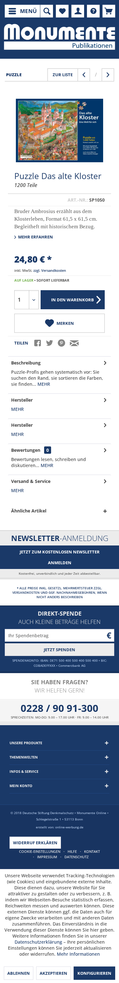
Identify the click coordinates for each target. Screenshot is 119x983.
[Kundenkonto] (77, 11)
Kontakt (92, 851)
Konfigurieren (94, 973)
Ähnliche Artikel (28, 511)
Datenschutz (76, 856)
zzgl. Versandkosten (49, 270)
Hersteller (22, 400)
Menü (28, 11)
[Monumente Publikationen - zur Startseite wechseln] (59, 37)
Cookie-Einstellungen (39, 851)
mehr (43, 384)
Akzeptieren (53, 973)
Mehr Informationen (78, 954)
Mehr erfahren (35, 237)
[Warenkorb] (108, 11)
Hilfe (72, 851)
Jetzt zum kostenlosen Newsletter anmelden (60, 557)
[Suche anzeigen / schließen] (46, 11)
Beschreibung (26, 363)
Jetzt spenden (59, 649)
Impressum (47, 856)
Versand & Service (30, 481)
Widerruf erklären (35, 843)
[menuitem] (22, 11)
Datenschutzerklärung (38, 942)
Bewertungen (25, 450)
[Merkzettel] (62, 11)
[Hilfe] (93, 11)
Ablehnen (18, 973)
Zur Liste (63, 74)
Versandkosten (26, 592)
